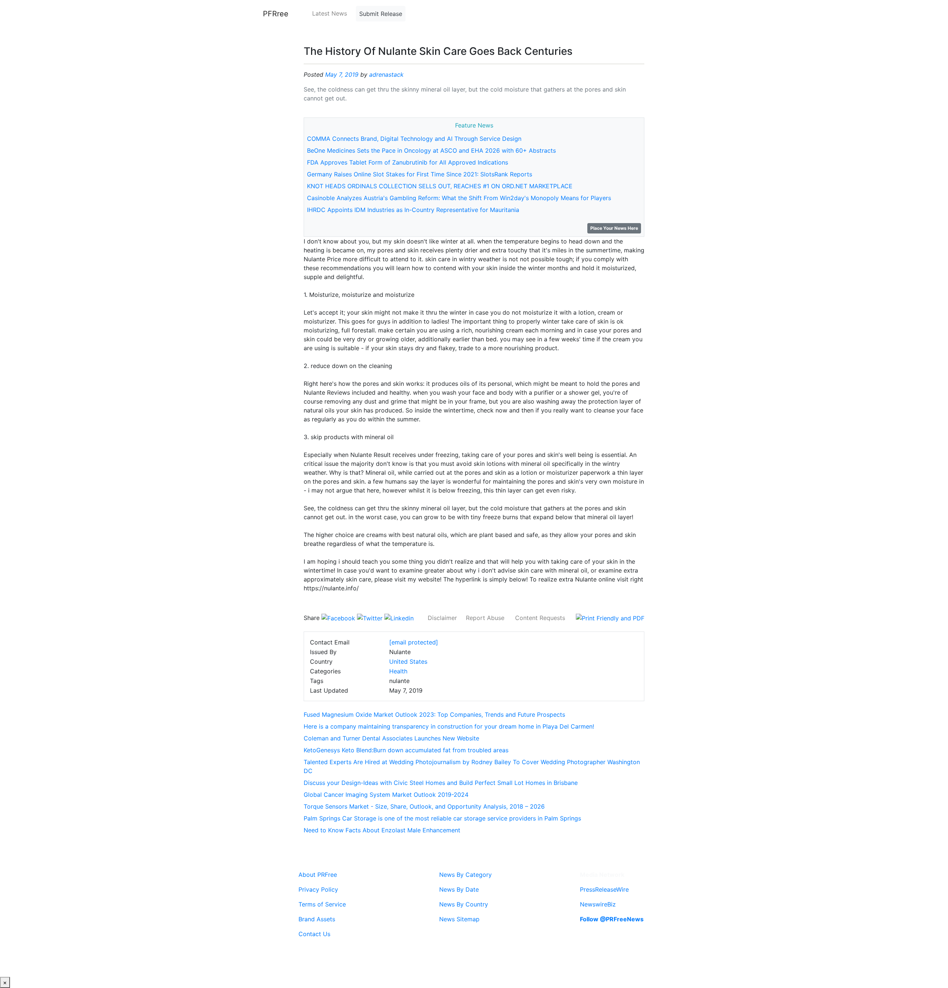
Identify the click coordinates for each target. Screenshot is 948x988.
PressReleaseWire (604, 889)
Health (398, 671)
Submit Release (380, 13)
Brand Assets (316, 919)
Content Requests (540, 617)
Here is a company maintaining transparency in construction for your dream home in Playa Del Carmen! (449, 726)
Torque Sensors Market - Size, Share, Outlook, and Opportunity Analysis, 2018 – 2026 (424, 806)
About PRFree (317, 874)
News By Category (465, 874)
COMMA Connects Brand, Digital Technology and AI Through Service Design (414, 138)
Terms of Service (322, 904)
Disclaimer (442, 617)
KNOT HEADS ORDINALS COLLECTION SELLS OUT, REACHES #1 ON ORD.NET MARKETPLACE (440, 186)
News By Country (463, 904)
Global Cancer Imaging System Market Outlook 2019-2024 (386, 794)
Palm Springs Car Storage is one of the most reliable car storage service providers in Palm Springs (442, 818)
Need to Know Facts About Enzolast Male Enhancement (382, 830)
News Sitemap (459, 919)
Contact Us (314, 934)
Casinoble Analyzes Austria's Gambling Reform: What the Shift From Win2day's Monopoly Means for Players (459, 198)
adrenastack (386, 74)
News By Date (459, 889)
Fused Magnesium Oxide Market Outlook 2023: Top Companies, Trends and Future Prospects (434, 714)
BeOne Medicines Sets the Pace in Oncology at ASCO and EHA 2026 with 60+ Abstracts (431, 150)
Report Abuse (485, 617)
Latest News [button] (329, 13)
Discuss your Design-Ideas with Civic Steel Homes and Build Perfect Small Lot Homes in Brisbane (441, 782)
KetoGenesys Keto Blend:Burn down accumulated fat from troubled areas (406, 750)
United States (408, 661)
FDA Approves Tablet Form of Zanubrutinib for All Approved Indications (407, 162)
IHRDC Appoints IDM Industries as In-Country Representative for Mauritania (413, 209)
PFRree (275, 13)
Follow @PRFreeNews (612, 919)
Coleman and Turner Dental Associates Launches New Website (391, 738)
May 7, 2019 (341, 74)
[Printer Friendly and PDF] (610, 617)
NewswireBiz (598, 904)
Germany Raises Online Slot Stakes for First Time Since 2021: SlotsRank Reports (419, 174)
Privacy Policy (318, 889)
